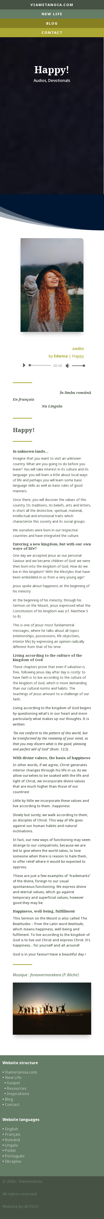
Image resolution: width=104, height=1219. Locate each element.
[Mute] (67, 366)
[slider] (77, 365)
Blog (9, 1099)
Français (12, 1134)
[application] (52, 365)
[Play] (24, 365)
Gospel (13, 1082)
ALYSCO (31, 1206)
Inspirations (18, 1093)
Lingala (11, 1145)
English (11, 1129)
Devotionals (59, 80)
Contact (52, 32)
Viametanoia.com (21, 1072)
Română (12, 1139)
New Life (52, 13)
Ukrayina (13, 1161)
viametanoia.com (52, 4)
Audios (40, 80)
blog (52, 23)
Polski (10, 1150)
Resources (16, 1088)
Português (15, 1156)
